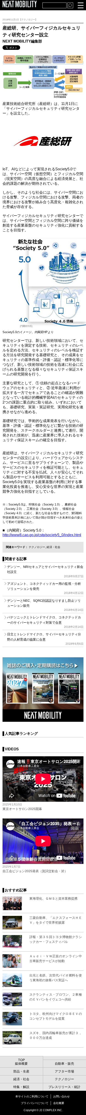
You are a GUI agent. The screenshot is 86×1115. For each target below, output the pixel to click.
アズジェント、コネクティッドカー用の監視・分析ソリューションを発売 (45, 588)
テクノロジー (37, 547)
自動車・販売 (64, 1063)
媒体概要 (21, 1063)
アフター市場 (64, 1071)
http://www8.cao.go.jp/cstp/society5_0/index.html (42, 535)
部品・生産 (21, 1071)
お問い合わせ (61, 1096)
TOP (21, 1060)
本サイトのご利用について (31, 1096)
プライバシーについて (34, 1103)
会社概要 (58, 1103)
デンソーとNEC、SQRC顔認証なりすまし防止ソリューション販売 (45, 605)
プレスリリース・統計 (64, 1087)
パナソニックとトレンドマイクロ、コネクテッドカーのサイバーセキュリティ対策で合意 (45, 621)
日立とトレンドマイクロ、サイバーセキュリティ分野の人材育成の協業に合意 (45, 638)
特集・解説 (21, 1087)
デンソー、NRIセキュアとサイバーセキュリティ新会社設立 (45, 571)
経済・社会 (53, 547)
